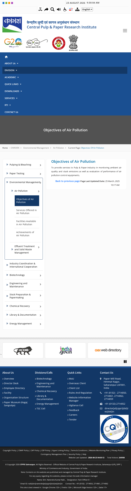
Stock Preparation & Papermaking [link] (20, 296)
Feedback (74, 410)
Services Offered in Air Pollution (26, 212)
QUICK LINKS (12, 84)
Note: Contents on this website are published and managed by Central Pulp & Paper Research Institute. (63, 472)
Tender (73, 419)
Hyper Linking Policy (60, 450)
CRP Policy (46, 450)
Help (84, 454)
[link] (13, 43)
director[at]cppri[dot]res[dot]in (116, 410)
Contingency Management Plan (54, 454)
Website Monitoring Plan (99, 450)
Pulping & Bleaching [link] (20, 164)
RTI (7, 105)
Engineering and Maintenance (45, 385)
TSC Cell (41, 408)
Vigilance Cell (76, 405)
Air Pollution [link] (21, 190)
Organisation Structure (16, 397)
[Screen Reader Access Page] (59, 9)
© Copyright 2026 (63, 466)
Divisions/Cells (44, 372)
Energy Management (48, 403)
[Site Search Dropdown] (53, 9)
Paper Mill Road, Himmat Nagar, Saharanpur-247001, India (114, 383)
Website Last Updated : (86, 457)
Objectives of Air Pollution (65, 130)
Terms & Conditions (79, 450)
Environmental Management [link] (25, 182)
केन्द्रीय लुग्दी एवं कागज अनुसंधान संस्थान (53, 22)
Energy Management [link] (21, 323)
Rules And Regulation (80, 392)
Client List (74, 388)
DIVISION (10, 70)
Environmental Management (36, 147)
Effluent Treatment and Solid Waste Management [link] (25, 249)
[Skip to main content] (46, 9)
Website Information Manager (80, 399)
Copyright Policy (10, 450)
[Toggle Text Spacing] (40, 9)
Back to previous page (67, 181)
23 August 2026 (82, 2)
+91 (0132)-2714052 (115, 403)
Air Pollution (58, 147)
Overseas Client (77, 383)
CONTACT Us (11, 112)
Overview (9, 378)
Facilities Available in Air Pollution (26, 223)
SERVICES (10, 98)
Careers (73, 414)
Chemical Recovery (47, 391)
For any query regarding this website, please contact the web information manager (63, 476)
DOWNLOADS (12, 91)
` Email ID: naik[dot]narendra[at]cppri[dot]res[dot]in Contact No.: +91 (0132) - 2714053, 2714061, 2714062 (63, 483)
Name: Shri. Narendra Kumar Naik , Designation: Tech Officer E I (63, 480)
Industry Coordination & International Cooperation (23, 265)
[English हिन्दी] (87, 10)
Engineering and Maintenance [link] (18, 285)
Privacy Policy (117, 450)
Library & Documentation (45, 397)
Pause (125, 361)
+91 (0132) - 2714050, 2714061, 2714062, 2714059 (115, 395)
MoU (71, 378)
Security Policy (75, 454)
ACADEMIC (11, 77)
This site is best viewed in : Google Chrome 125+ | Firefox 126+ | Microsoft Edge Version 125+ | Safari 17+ (63, 487)
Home (5, 147)
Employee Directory (14, 388)
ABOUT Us (10, 63)
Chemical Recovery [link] (20, 305)
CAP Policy (35, 450)
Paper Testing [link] (17, 173)
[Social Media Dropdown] (71, 9)
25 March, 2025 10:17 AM (87, 183)
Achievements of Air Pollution (25, 234)
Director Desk (11, 383)
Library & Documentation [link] (23, 314)
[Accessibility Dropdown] (65, 9)
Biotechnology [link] (17, 274)
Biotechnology (44, 378)
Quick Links (74, 372)
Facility (7, 392)
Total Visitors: (116, 457)
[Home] (64, 56)
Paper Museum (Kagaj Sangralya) (15, 404)
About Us (8, 372)
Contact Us (106, 372)
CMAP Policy (23, 450)
